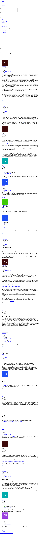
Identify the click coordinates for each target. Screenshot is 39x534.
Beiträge (3, 108)
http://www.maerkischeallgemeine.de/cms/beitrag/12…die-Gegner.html (13, 461)
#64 (4, 170)
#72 (4, 358)
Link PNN (3, 197)
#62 (4, 112)
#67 (4, 227)
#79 (4, 504)
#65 (4, 191)
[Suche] (0, 17)
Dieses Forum (4, 22)
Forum (3, 24)
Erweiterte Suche (4, 26)
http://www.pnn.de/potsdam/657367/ (9, 436)
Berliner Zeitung (6, 385)
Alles (3, 19)
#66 (4, 209)
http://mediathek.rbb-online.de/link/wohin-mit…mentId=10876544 (12, 421)
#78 (4, 477)
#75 (4, 418)
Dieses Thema (4, 21)
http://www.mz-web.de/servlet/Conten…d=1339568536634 (11, 286)
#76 (4, 435)
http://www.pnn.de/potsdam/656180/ (7, 143)
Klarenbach (12, 301)
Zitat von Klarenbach (7, 173)
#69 (4, 271)
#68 (4, 245)
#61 (4, 72)
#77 (4, 453)
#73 (4, 383)
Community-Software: (6, 533)
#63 (4, 138)
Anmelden (3, 5)
